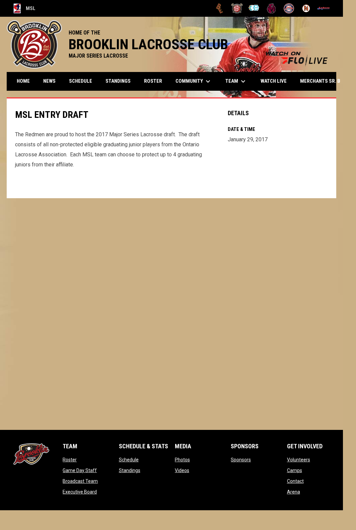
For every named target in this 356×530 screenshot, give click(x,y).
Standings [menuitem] (118, 81)
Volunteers (298, 459)
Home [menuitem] (23, 81)
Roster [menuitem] (153, 81)
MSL (24, 9)
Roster (70, 459)
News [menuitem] (49, 81)
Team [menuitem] (236, 81)
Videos (182, 470)
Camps (294, 470)
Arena (293, 492)
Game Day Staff (80, 470)
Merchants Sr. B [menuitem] (324, 81)
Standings (129, 470)
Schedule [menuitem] (80, 81)
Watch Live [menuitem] (276, 81)
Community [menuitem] (193, 81)
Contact (295, 481)
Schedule (129, 459)
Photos (182, 459)
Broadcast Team (80, 481)
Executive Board (80, 492)
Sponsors (241, 459)
